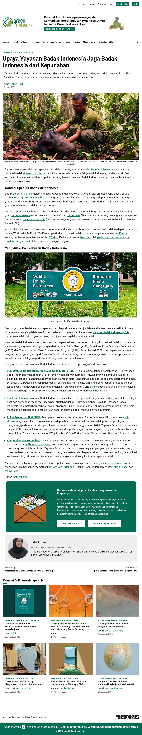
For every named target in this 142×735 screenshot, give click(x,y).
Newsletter (43, 717)
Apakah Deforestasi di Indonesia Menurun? (115, 569)
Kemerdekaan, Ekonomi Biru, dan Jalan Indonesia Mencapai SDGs (71, 659)
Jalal (13, 633)
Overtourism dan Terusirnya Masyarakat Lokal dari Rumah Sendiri (24, 659)
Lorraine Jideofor (20, 688)
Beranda (7, 42)
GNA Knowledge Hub (13, 52)
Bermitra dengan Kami (104, 523)
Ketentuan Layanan (11, 717)
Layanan (92, 4)
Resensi (68, 42)
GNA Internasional (105, 4)
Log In (135, 4)
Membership (122, 4)
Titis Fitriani (16, 83)
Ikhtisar (36, 42)
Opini (45, 42)
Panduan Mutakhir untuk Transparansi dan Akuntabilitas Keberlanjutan (24, 601)
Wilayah (24, 42)
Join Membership (71, 523)
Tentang (82, 4)
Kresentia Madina (113, 630)
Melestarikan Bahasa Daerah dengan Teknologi (29, 569)
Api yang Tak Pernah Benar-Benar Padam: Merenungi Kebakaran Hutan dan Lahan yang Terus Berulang (71, 601)
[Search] (137, 42)
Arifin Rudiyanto (66, 688)
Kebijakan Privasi (29, 717)
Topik (15, 42)
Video (77, 42)
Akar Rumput (56, 42)
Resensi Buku (32, 620)
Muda (85, 42)
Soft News (29, 52)
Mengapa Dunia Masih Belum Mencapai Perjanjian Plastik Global (117, 659)
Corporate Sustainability (102, 42)
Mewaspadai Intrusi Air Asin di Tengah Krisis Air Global (117, 601)
